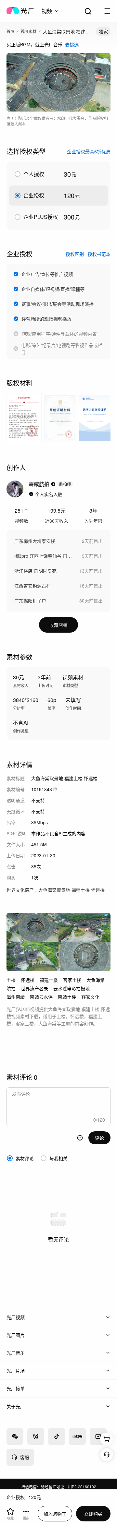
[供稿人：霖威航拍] (14, 489)
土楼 (11, 980)
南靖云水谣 (41, 997)
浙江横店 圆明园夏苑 (35, 570)
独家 (103, 31)
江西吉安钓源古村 (32, 585)
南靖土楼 (67, 997)
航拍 (11, 988)
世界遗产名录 (34, 988)
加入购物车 (55, 1513)
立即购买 (93, 1513)
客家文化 (90, 997)
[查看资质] (31, 494)
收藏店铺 (58, 625)
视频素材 (28, 31)
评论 (99, 1138)
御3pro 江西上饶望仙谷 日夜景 (44, 556)
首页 (10, 31)
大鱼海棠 (95, 980)
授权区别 (75, 254)
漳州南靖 (15, 997)
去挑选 (72, 44)
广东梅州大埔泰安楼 (34, 541)
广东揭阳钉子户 (30, 600)
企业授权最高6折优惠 (88, 151)
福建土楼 (49, 980)
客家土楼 (72, 980)
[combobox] (51, 11)
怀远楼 (27, 980)
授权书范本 (99, 254)
